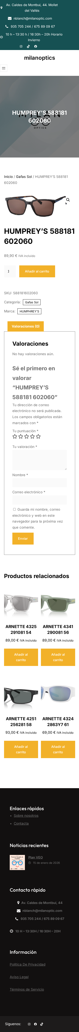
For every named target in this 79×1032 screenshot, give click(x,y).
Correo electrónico (28, 492)
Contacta (21, 823)
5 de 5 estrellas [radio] (38, 436)
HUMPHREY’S (29, 311)
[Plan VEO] (17, 863)
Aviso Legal (19, 977)
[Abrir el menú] (3, 68)
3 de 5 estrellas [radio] (26, 436)
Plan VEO (35, 857)
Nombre (20, 475)
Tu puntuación (25, 431)
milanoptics (39, 57)
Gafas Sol (24, 177)
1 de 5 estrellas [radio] (14, 436)
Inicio (8, 177)
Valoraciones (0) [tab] (26, 326)
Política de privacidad (27, 964)
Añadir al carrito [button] (21, 657)
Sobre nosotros (26, 816)
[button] (68, 199)
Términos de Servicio (27, 989)
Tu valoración (24, 447)
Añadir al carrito (37, 271)
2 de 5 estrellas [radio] (20, 436)
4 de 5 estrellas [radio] (32, 436)
